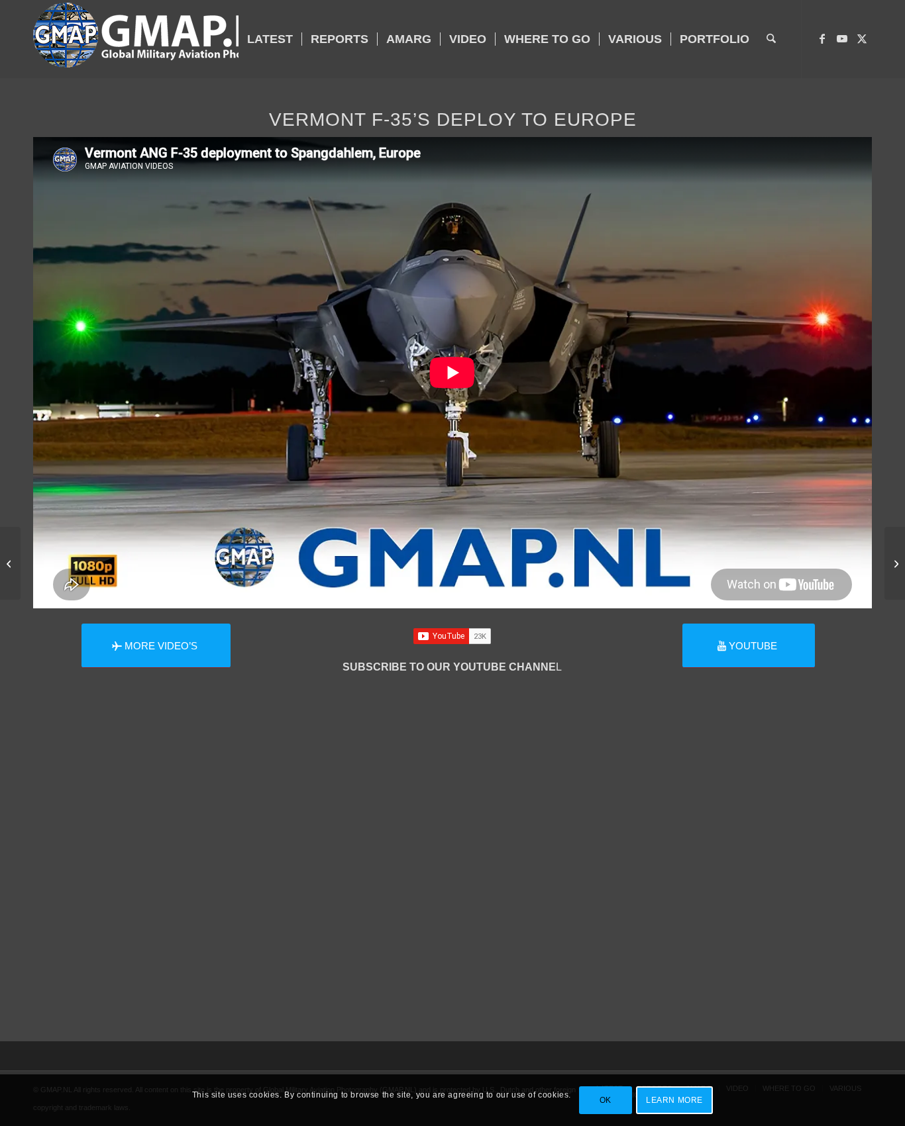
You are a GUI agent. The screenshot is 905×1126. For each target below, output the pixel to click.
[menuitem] (270, 39)
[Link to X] (862, 38)
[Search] (771, 39)
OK (606, 1100)
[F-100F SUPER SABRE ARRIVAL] (10, 563)
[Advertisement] (452, 888)
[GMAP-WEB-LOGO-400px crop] (161, 39)
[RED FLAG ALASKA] (894, 563)
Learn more (674, 1100)
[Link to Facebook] (822, 38)
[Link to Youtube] (842, 38)
